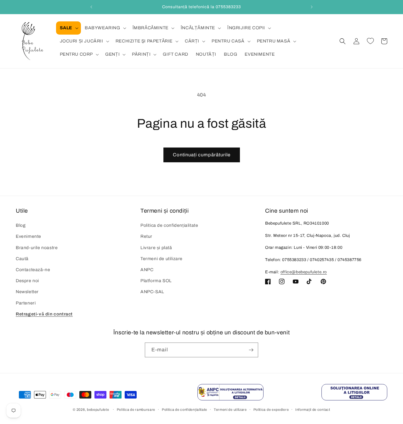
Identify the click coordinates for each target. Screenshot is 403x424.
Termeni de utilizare (161, 258)
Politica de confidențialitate (169, 225)
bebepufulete (98, 409)
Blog (21, 225)
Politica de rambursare (136, 409)
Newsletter (27, 291)
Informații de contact (312, 409)
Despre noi (27, 280)
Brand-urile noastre (37, 247)
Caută (22, 258)
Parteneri (26, 303)
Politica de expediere (271, 409)
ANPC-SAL (152, 291)
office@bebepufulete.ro (304, 272)
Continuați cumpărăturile (201, 154)
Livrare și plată (156, 247)
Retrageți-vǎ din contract (44, 314)
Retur (146, 236)
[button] (68, 28)
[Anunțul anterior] (91, 7)
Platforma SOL (156, 280)
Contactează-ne (33, 269)
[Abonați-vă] (251, 350)
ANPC (146, 269)
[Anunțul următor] (312, 7)
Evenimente (28, 236)
